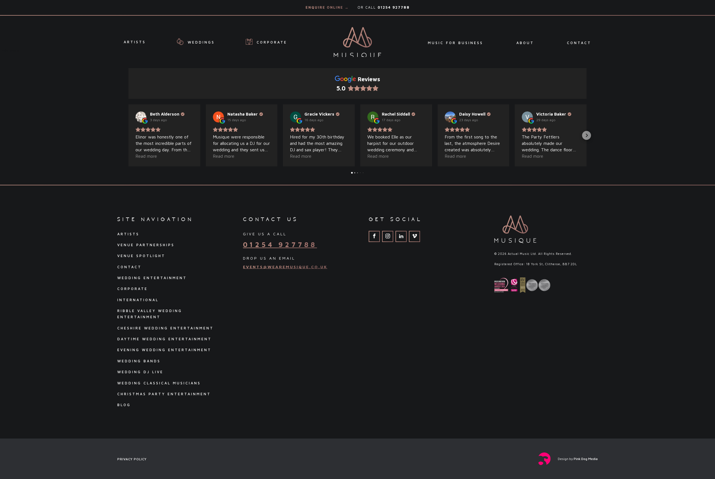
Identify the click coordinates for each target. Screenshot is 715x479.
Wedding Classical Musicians (159, 383)
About (525, 43)
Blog (124, 405)
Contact (579, 43)
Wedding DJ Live (140, 372)
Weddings (200, 42)
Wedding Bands (139, 361)
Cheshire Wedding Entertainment (165, 328)
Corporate (270, 42)
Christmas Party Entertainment (164, 394)
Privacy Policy (132, 459)
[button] (128, 135)
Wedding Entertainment (152, 278)
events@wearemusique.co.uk (285, 266)
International (138, 300)
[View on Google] (141, 117)
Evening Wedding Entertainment (164, 350)
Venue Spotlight (141, 256)
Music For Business (455, 43)
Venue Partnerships (146, 245)
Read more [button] (146, 156)
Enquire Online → (327, 7)
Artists (135, 42)
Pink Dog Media (586, 459)
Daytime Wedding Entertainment (164, 339)
